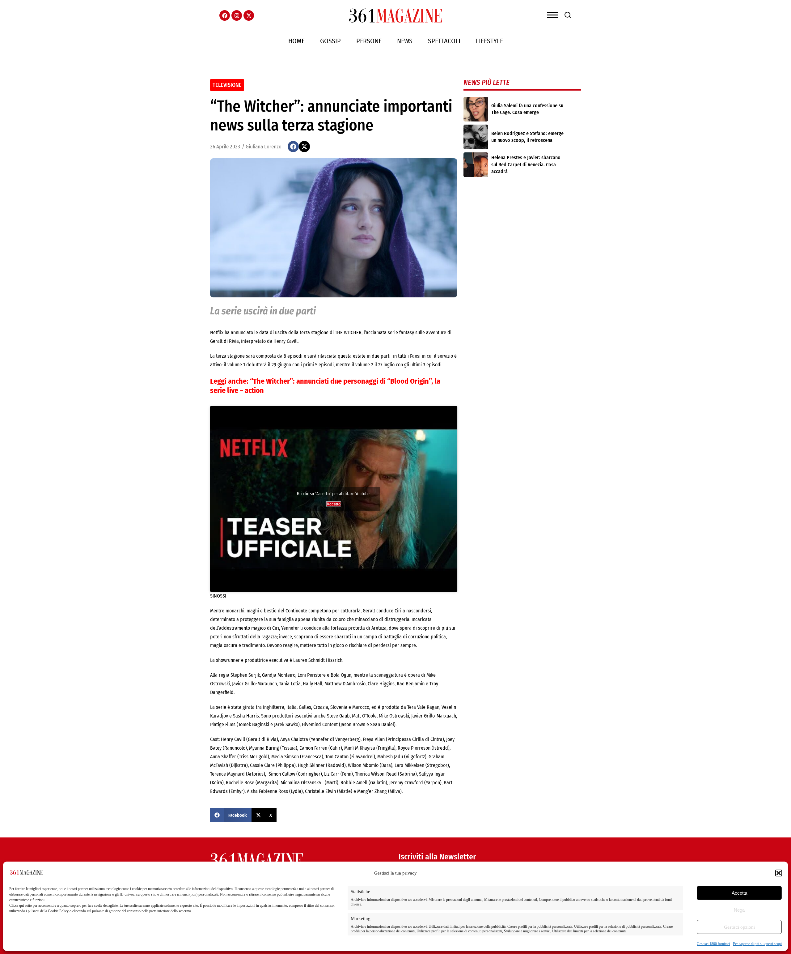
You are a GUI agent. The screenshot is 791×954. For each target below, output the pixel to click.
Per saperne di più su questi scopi (757, 944)
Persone (369, 41)
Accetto (334, 504)
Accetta (739, 893)
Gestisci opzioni (739, 927)
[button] (779, 873)
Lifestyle (489, 41)
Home (296, 41)
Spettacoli (444, 41)
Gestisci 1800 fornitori (713, 944)
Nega (739, 910)
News (404, 41)
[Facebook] (224, 15)
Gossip (330, 41)
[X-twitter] (248, 15)
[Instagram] (236, 15)
